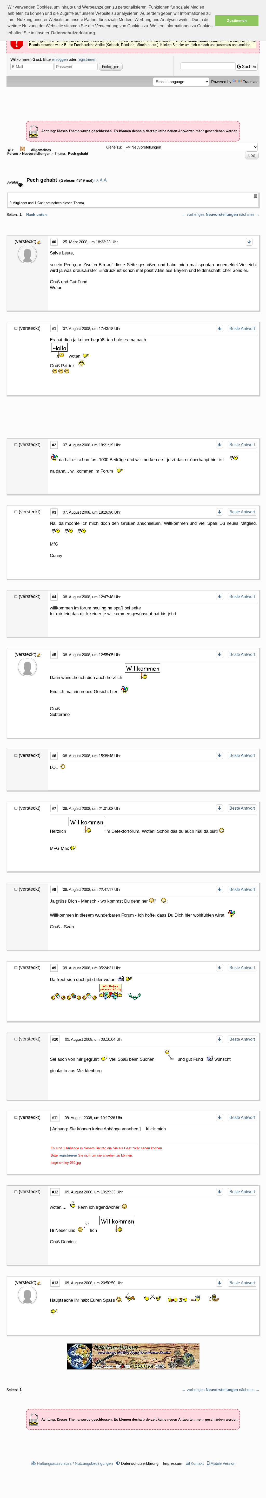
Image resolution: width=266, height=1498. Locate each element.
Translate (250, 81)
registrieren (86, 59)
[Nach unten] (249, 242)
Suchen (248, 66)
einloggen (60, 59)
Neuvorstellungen (36, 154)
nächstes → (249, 214)
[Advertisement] (133, 101)
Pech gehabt (77, 154)
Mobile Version (222, 1463)
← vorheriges (193, 214)
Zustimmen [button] (237, 20)
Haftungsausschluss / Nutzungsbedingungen (75, 1463)
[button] (73, 33)
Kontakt (197, 1463)
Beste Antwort (242, 328)
